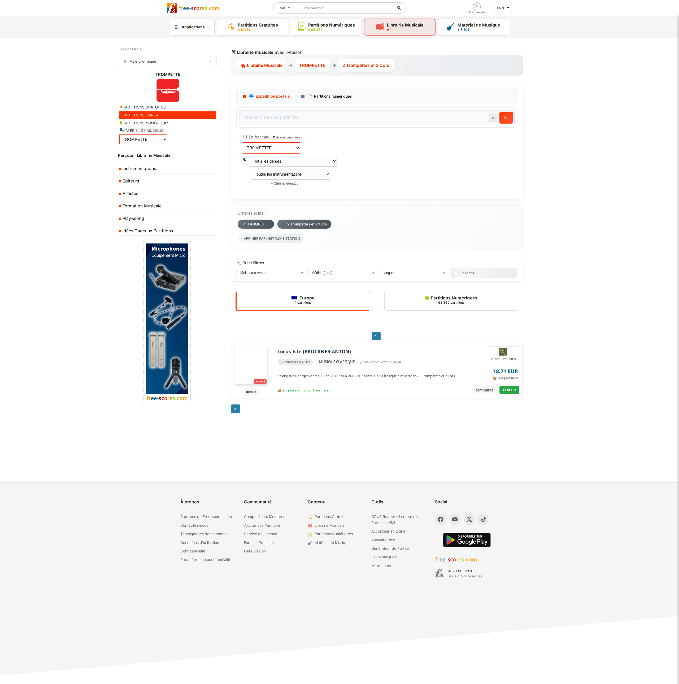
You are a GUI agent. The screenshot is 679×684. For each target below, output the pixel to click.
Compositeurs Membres (264, 516)
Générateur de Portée (390, 548)
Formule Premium (259, 542)
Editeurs (130, 181)
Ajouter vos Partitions (262, 525)
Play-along (132, 218)
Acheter (509, 390)
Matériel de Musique (332, 542)
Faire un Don (255, 551)
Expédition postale (273, 96)
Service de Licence (260, 533)
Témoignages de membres (203, 533)
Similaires (485, 390)
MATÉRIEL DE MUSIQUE (142, 130)
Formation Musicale (141, 205)
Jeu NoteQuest (384, 557)
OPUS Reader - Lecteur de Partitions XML (394, 519)
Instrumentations (138, 168)
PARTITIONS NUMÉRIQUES (145, 123)
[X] (469, 519)
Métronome (381, 565)
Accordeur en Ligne (388, 531)
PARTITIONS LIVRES (140, 115)
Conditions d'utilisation (199, 542)
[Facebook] (440, 519)
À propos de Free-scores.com (206, 516)
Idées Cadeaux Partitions (147, 230)
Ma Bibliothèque (142, 61)
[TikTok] (483, 519)
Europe (305, 299)
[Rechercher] (399, 8)
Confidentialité (192, 551)
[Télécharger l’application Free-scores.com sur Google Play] (467, 540)
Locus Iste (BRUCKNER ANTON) (314, 351)
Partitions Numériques (453, 299)
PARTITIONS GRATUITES (144, 107)
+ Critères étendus (284, 183)
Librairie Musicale (264, 65)
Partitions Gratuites (331, 516)
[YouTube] (454, 519)
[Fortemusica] (439, 574)
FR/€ (501, 8)
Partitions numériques (333, 96)
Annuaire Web (383, 540)
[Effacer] (493, 118)
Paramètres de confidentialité (205, 559)
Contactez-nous (194, 525)
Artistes (129, 193)
